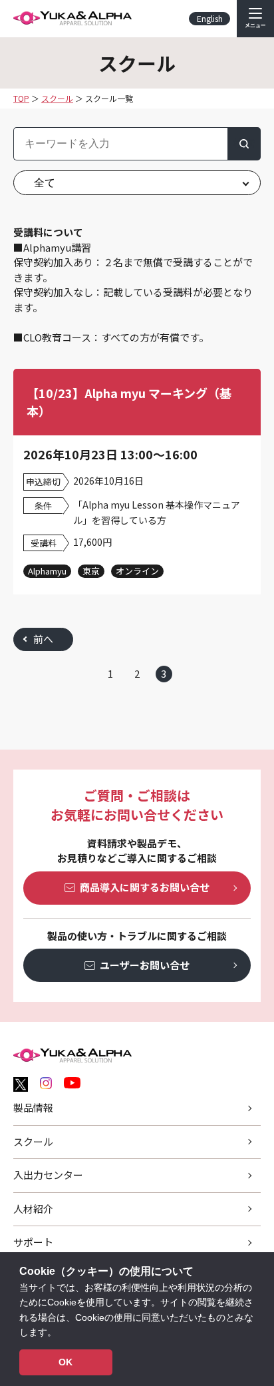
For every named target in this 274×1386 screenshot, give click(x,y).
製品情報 (33, 1107)
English (210, 18)
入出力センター (48, 1175)
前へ (43, 639)
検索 (244, 143)
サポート (33, 1242)
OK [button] (65, 1362)
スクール (33, 1141)
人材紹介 (33, 1209)
